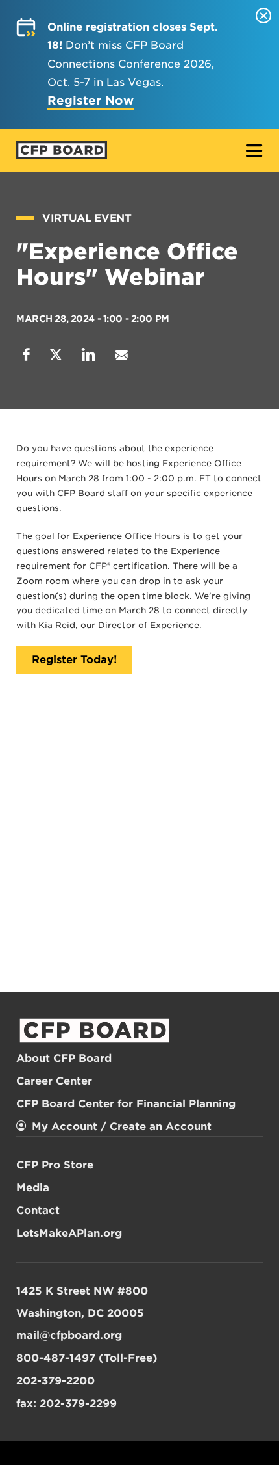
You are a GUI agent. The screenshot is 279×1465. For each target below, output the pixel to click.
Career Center (54, 1081)
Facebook (26, 355)
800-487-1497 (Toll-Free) (87, 1358)
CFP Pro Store (54, 1165)
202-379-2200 (55, 1381)
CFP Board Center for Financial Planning (126, 1104)
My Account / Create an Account (122, 1126)
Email (121, 355)
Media (32, 1187)
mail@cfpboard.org (69, 1335)
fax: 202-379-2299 (66, 1403)
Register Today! (74, 659)
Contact (38, 1210)
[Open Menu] (254, 152)
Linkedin (88, 355)
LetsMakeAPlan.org (69, 1233)
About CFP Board (64, 1058)
